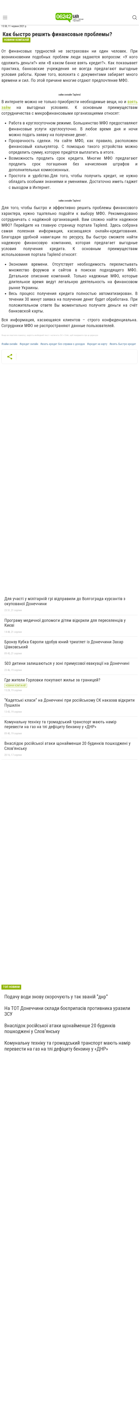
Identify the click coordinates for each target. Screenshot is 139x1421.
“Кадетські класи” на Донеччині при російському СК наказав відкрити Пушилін (69, 703)
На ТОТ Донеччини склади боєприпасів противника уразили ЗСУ (67, 1011)
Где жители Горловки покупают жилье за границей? (52, 680)
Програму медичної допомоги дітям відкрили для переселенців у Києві (65, 623)
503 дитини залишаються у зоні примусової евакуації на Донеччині (66, 663)
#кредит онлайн (29, 344)
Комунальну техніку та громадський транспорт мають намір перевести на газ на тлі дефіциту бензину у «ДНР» (60, 724)
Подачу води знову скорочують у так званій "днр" (56, 997)
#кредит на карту (97, 344)
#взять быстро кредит (122, 344)
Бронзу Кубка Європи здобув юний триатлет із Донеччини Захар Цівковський (63, 644)
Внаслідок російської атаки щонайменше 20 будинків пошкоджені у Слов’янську (67, 746)
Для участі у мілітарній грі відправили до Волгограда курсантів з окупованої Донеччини (64, 601)
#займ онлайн (9, 344)
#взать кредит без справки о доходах (62, 344)
